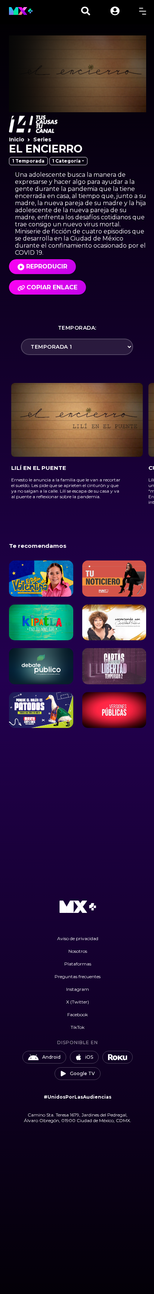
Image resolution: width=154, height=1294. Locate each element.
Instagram (77, 989)
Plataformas (77, 964)
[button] (115, 11)
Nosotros (77, 951)
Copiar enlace (52, 287)
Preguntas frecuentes (78, 976)
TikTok (77, 1027)
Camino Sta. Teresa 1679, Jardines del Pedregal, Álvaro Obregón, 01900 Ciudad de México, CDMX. (77, 1117)
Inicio (16, 139)
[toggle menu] (142, 11)
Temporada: (77, 327)
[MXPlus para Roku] (117, 1057)
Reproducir (46, 266)
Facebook (77, 1014)
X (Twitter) (77, 1002)
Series (42, 139)
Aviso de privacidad (77, 938)
